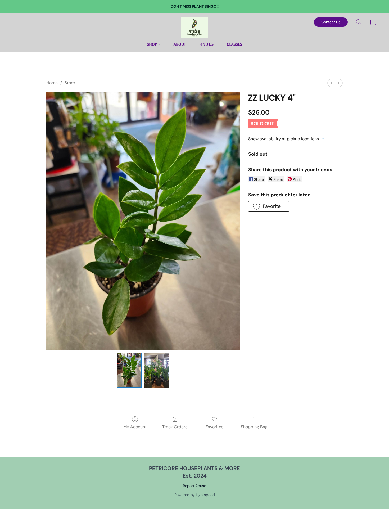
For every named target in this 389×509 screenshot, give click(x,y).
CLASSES (234, 44)
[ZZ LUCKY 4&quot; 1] (156, 370)
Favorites (214, 427)
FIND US (206, 44)
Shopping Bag (254, 427)
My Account (135, 427)
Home (52, 82)
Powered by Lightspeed (194, 494)
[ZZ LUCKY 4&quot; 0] (129, 370)
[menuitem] (331, 83)
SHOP (152, 44)
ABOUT (179, 44)
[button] (194, 27)
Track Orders (174, 427)
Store (70, 82)
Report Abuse (194, 485)
